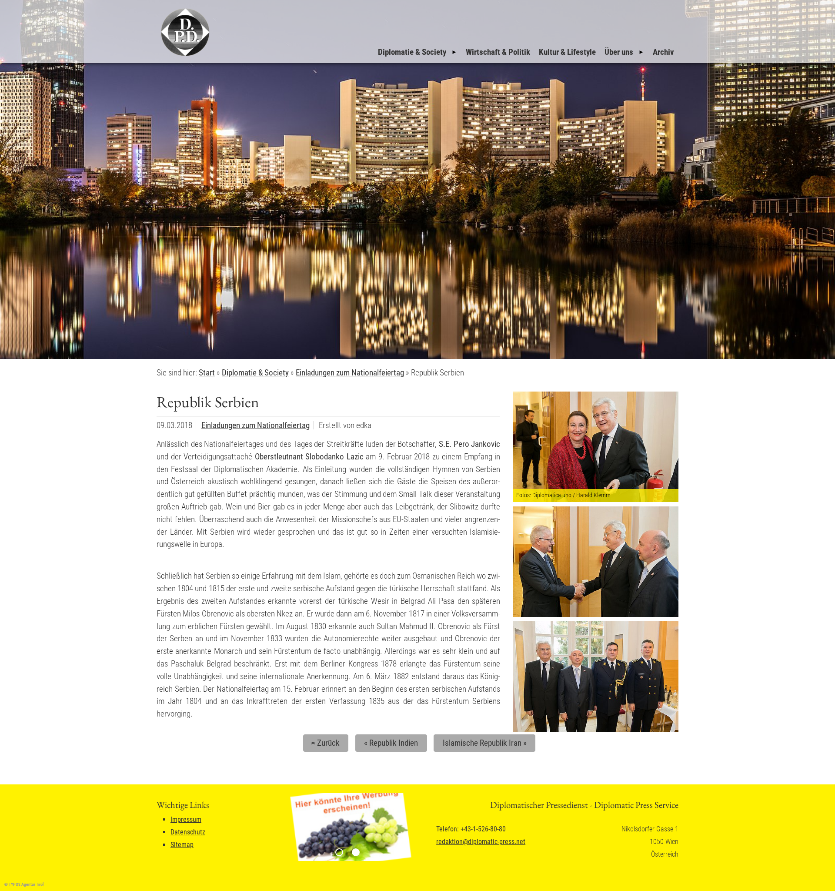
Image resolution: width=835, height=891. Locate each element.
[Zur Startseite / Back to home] (184, 56)
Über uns (619, 52)
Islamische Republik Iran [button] (485, 743)
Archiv (663, 52)
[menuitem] (417, 52)
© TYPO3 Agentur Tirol (23, 884)
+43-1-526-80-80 (483, 829)
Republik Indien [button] (391, 743)
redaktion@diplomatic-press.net (480, 841)
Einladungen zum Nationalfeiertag (255, 425)
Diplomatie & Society (412, 52)
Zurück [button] (324, 743)
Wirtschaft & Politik (498, 52)
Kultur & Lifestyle (567, 52)
